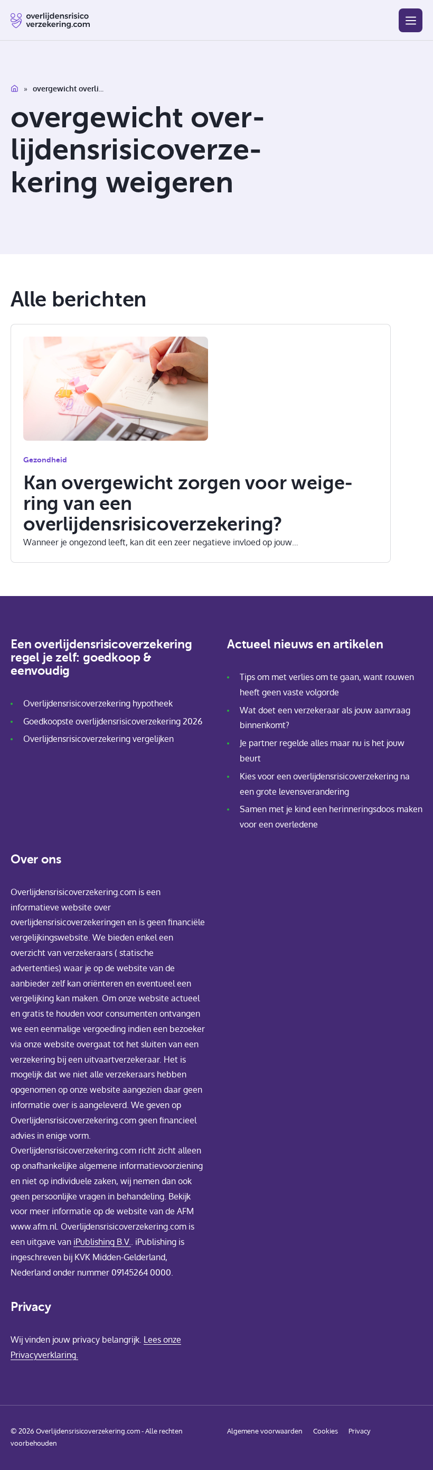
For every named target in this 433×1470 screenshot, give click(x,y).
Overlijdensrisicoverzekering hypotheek (98, 703)
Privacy (359, 1431)
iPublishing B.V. (102, 1241)
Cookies (325, 1431)
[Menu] (410, 20)
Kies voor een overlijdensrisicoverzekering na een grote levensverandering (325, 784)
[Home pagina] (50, 21)
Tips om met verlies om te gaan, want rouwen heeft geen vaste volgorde (327, 684)
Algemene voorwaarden (265, 1431)
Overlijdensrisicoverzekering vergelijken (98, 738)
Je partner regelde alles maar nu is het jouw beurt (322, 751)
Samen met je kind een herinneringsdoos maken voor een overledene (331, 817)
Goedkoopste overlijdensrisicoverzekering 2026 (112, 721)
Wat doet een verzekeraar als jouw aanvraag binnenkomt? (325, 718)
